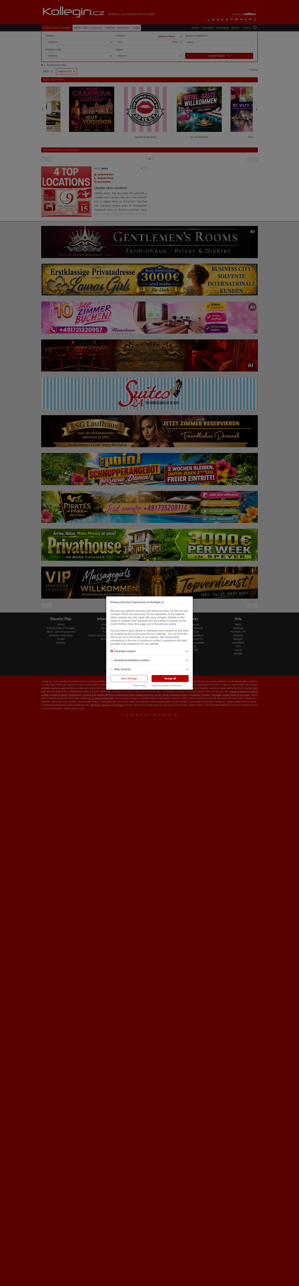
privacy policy (167, 624)
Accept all (170, 678)
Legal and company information (167, 685)
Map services (122, 669)
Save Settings (129, 678)
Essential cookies (125, 651)
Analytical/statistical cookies (132, 660)
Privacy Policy (139, 685)
